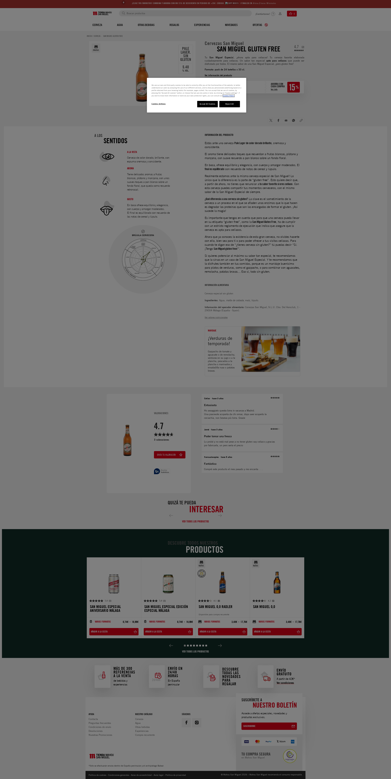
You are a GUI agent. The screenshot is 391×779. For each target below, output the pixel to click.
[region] (196, 95)
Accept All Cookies (207, 104)
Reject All (229, 104)
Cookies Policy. (228, 96)
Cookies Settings (159, 104)
